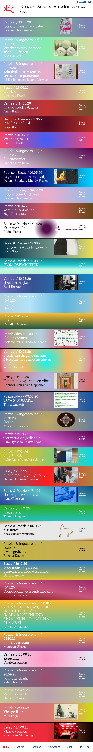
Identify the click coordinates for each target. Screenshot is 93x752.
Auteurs (44, 6)
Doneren (21, 747)
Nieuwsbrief (54, 747)
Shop (69, 747)
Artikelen (61, 6)
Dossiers (27, 6)
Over (24, 11)
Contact (37, 747)
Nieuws (78, 6)
